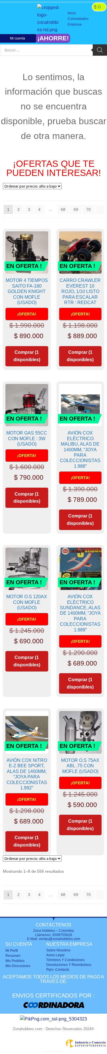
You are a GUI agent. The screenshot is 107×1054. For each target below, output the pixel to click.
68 (63, 209)
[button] (85, 19)
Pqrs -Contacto (57, 970)
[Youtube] (26, 18)
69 (76, 209)
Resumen (13, 956)
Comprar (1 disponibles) (26, 356)
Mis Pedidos (15, 961)
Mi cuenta (17, 38)
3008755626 (62, 935)
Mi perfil (11, 951)
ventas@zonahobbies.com (59, 939)
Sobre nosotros (58, 950)
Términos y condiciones (65, 960)
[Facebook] (8, 18)
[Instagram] (17, 18)
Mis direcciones (17, 966)
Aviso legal (55, 955)
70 (88, 209)
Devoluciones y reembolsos (68, 965)
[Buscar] (100, 50)
